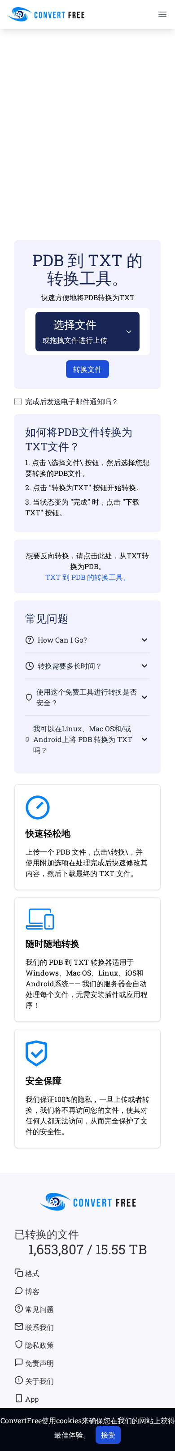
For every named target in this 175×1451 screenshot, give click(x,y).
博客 (32, 1291)
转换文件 (87, 369)
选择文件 (75, 331)
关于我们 (39, 1381)
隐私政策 (39, 1345)
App (32, 1398)
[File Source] (127, 331)
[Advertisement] (87, 121)
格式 (32, 1273)
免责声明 (39, 1363)
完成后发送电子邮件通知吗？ (71, 401)
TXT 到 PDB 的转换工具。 (87, 577)
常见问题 (39, 1309)
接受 (108, 1434)
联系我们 (39, 1327)
